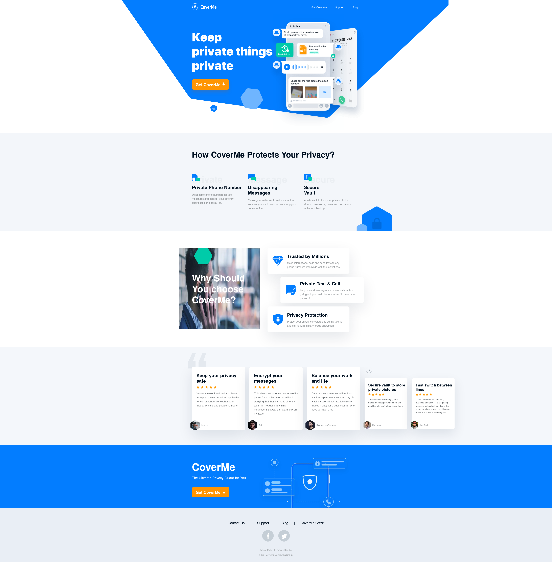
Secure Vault (311, 190)
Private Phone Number (216, 187)
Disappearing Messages (262, 190)
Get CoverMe (208, 84)
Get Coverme (319, 7)
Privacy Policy (266, 549)
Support (339, 7)
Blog (355, 7)
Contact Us (236, 522)
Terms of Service (284, 549)
